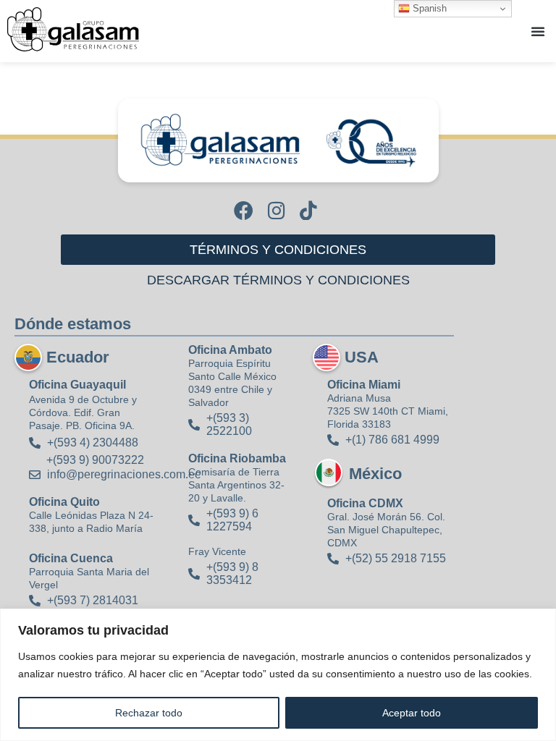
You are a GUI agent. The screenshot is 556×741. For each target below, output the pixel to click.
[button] (538, 31)
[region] (278, 675)
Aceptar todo (411, 713)
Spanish (428, 8)
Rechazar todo (148, 713)
